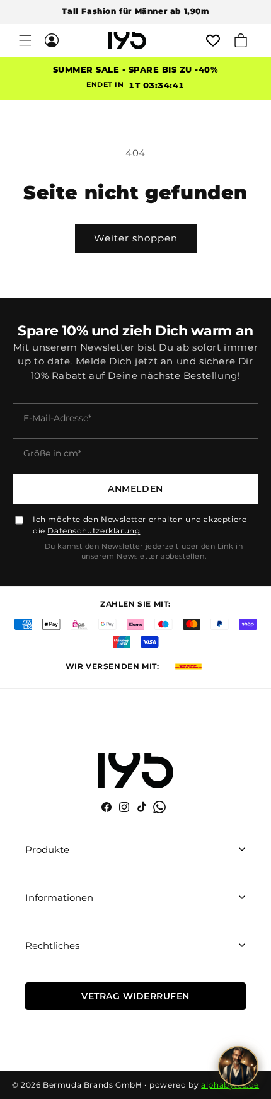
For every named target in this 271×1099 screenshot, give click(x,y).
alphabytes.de (230, 1085)
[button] (25, 40)
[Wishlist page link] (213, 40)
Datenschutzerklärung (93, 530)
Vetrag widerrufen (135, 996)
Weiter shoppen (136, 238)
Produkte (47, 850)
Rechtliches (52, 945)
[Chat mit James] (238, 1066)
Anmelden (135, 488)
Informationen (59, 898)
